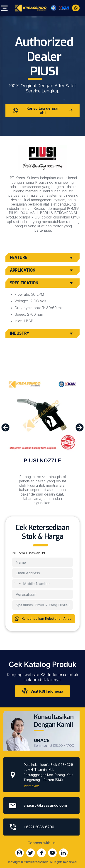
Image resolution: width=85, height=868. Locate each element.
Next (80, 427)
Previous (6, 427)
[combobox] (17, 583)
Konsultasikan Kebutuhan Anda (47, 618)
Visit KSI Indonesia (46, 691)
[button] (3, 8)
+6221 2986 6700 (39, 827)
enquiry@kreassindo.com (45, 805)
